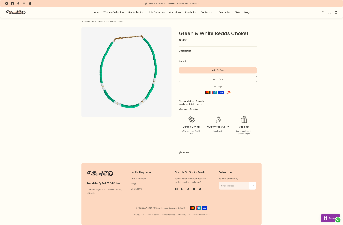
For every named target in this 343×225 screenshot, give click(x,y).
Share (186, 152)
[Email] (24, 3)
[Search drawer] (323, 12)
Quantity (183, 61)
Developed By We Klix (177, 208)
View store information (188, 109)
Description (185, 50)
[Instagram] (7, 3)
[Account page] (329, 12)
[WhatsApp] (30, 3)
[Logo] (15, 12)
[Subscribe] (252, 186)
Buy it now (218, 79)
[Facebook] (12, 3)
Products (92, 21)
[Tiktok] (18, 3)
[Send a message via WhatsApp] (338, 220)
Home (84, 21)
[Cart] (336, 12)
